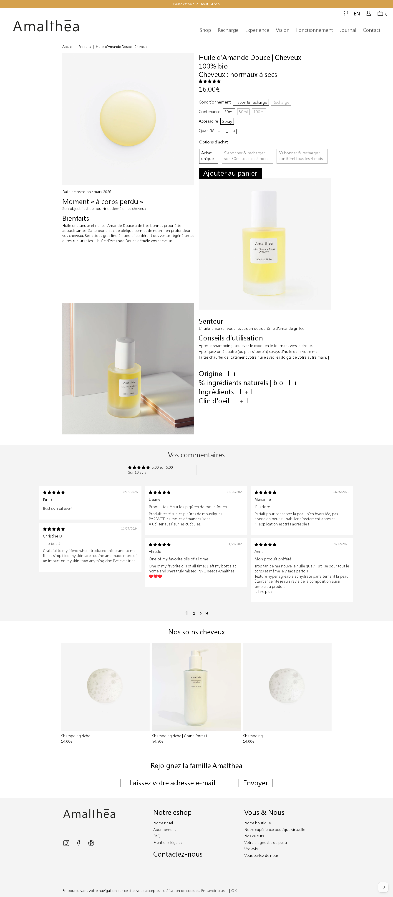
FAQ (156, 835)
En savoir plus (213, 890)
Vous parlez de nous (261, 855)
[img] (54, 492)
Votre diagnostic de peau (265, 842)
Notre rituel (163, 823)
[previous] (66, 693)
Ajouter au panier (230, 173)
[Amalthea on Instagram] (66, 844)
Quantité (206, 131)
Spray (227, 121)
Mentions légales (167, 842)
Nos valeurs (254, 835)
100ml (259, 111)
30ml (228, 111)
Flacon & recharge (250, 102)
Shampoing (287, 687)
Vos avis (251, 848)
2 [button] (194, 613)
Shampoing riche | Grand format (196, 687)
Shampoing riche (105, 687)
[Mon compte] (369, 14)
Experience (257, 30)
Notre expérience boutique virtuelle (274, 829)
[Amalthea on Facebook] (79, 844)
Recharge (228, 30)
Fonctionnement (314, 30)
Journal (348, 30)
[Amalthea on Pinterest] (91, 844)
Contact (371, 30)
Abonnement (164, 829)
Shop (205, 30)
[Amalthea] (61, 26)
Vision (283, 30)
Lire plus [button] (265, 591)
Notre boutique (257, 823)
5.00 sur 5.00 (162, 467)
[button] (210, 81)
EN (357, 13)
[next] (326, 693)
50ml (243, 111)
